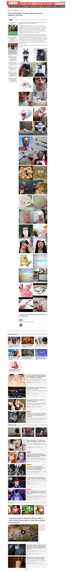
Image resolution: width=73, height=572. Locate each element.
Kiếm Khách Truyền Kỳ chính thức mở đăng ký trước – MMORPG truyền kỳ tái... (27, 346)
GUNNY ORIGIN (14, 6)
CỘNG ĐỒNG (49, 3)
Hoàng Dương (29, 382)
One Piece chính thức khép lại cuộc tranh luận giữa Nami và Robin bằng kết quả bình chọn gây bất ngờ (36, 455)
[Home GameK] (9, 6)
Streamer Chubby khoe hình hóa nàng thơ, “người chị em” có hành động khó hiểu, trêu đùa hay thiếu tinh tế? (36, 376)
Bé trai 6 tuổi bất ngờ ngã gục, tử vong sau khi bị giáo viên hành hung (40, 358)
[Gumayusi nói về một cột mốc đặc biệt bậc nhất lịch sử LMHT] (17, 392)
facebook (60, 1)
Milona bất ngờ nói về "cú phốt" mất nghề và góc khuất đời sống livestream (36, 441)
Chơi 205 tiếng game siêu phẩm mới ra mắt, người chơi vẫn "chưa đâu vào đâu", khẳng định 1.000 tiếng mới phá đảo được (13, 58)
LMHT (19, 6)
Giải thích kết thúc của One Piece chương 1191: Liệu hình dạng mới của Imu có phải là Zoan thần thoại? (36, 468)
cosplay (24, 321)
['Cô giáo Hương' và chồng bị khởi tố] (41, 340)
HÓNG (45, 3)
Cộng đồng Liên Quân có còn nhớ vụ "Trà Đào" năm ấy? (35, 400)
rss (64, 1)
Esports (32, 393)
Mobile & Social (34, 382)
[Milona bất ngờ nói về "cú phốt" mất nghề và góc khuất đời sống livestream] (17, 445)
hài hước (28, 321)
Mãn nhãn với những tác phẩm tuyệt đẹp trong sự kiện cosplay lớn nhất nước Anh (13, 33)
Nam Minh (28, 393)
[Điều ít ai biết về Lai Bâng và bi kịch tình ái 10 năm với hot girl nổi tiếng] (17, 562)
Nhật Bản (32, 321)
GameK (10, 10)
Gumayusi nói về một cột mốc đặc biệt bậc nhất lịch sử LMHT (36, 388)
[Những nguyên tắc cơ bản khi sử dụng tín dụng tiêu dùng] (15, 365)
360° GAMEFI (61, 6)
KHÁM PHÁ (34, 3)
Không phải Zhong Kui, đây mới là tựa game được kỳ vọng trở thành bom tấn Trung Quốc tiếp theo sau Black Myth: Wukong (36, 547)
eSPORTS (29, 3)
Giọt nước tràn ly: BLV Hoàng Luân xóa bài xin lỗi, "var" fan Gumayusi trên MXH (13, 69)
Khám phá (16, 10)
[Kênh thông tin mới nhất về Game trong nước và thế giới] (13, 3)
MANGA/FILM (40, 3)
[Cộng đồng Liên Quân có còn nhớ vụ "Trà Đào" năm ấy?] (17, 404)
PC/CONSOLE (55, 6)
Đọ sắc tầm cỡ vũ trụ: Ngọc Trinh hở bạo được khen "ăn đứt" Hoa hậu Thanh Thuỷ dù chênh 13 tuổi (13, 52)
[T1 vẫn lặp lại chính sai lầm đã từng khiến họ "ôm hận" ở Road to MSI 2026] (17, 482)
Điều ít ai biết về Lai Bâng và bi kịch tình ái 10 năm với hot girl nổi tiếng (35, 558)
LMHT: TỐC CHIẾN (34, 6)
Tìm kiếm (63, 4)
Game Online (33, 553)
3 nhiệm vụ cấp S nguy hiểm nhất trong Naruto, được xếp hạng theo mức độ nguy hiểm (36, 415)
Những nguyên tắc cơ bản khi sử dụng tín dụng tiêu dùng (15, 370)
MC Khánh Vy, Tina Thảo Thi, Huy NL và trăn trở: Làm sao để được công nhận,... (14, 358)
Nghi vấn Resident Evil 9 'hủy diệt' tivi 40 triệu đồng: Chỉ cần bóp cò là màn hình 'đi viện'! (13, 64)
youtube (62, 1)
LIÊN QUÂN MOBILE (25, 6)
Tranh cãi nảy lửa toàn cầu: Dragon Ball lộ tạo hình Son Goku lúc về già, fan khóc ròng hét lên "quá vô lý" (13, 80)
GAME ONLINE (48, 6)
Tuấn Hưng (28, 553)
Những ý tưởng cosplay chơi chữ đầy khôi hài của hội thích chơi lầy (13, 38)
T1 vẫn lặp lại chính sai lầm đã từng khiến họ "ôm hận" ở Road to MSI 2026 (36, 478)
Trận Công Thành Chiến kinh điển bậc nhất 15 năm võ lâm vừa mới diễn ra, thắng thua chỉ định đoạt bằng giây (27, 520)
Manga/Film (32, 421)
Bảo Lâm (28, 421)
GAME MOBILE (23, 3)
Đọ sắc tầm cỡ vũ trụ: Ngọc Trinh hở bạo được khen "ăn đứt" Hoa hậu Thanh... (14, 346)
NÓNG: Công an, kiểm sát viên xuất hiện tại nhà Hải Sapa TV (27, 358)
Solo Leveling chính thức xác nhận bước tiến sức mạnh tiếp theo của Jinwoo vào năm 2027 (36, 493)
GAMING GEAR (41, 6)
